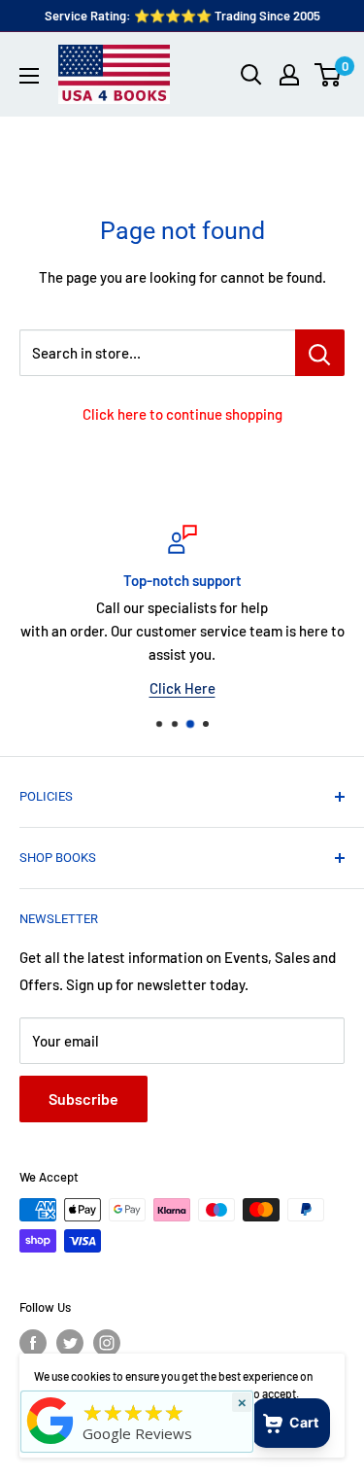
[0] (328, 74)
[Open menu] (29, 76)
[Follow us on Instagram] (106, 1343)
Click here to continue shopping (182, 414)
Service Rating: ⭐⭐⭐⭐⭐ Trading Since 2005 (182, 15)
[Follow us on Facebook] (33, 1343)
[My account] (289, 75)
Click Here (182, 688)
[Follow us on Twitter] (69, 1343)
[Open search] (251, 75)
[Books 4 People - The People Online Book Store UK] (50, 1444)
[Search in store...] (320, 352)
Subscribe (83, 1098)
